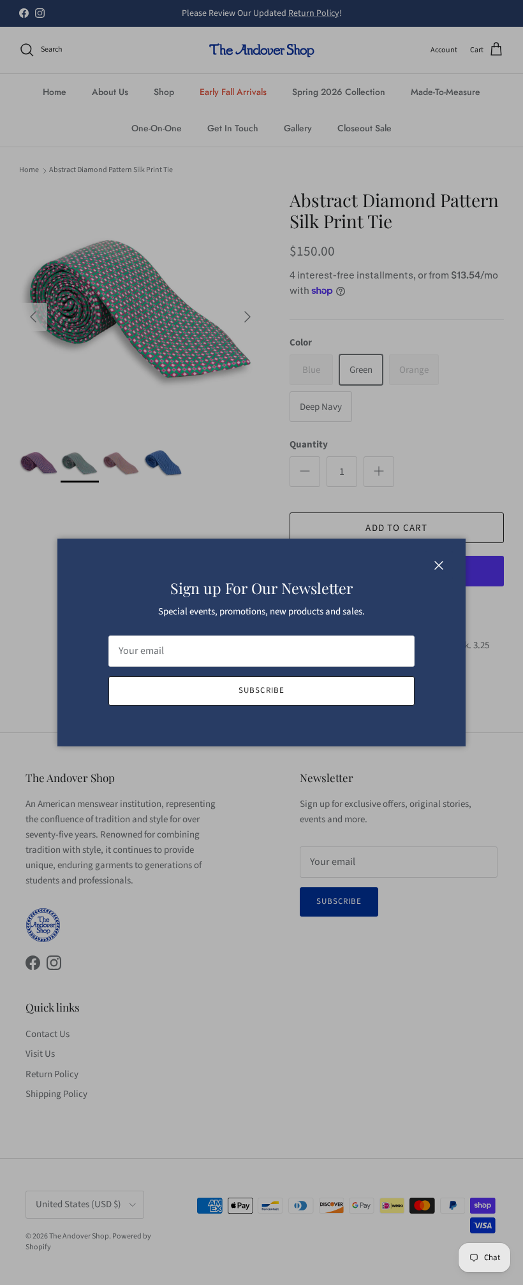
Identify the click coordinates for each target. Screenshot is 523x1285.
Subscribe (261, 690)
